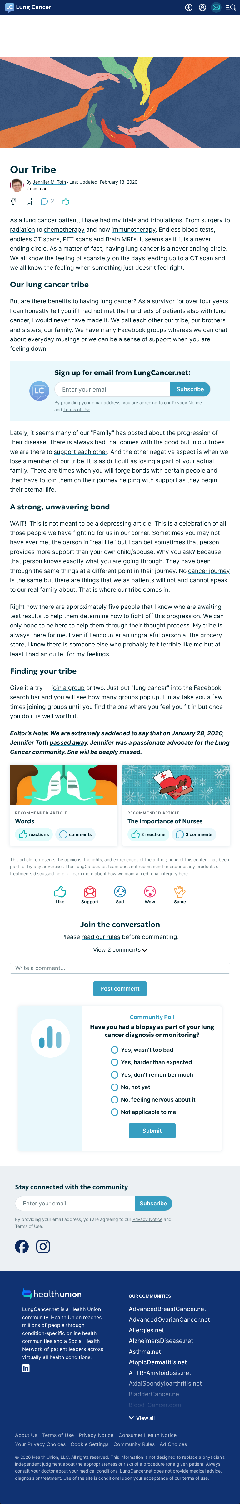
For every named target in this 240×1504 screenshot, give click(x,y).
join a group (68, 687)
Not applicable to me (148, 1112)
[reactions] (65, 201)
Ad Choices (173, 1444)
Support (88, 894)
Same (177, 894)
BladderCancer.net (155, 1394)
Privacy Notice (187, 402)
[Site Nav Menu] (231, 7)
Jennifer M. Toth (49, 182)
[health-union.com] (52, 1295)
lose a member (31, 461)
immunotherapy (134, 229)
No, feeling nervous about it (158, 1099)
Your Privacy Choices (40, 1444)
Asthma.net (145, 1351)
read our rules (101, 936)
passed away (68, 742)
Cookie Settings (89, 1444)
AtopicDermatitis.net (158, 1362)
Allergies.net (146, 1330)
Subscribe (190, 389)
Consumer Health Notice (147, 1435)
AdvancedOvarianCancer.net (169, 1319)
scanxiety (97, 258)
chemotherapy (64, 229)
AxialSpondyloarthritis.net (165, 1383)
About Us (26, 1435)
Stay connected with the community (71, 1187)
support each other (80, 451)
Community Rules (134, 1444)
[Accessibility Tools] (189, 7)
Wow (146, 894)
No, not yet (135, 1087)
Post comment (120, 988)
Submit (152, 1130)
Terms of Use (76, 409)
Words (24, 821)
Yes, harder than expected (156, 1062)
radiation (22, 229)
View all (145, 1418)
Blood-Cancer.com (155, 1405)
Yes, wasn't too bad (147, 1049)
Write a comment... (40, 968)
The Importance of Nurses (165, 821)
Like (56, 894)
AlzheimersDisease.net (161, 1340)
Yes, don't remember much (157, 1074)
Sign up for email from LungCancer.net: (122, 373)
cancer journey (209, 570)
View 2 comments (117, 949)
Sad (116, 894)
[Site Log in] (202, 7)
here (183, 873)
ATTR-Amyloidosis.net (160, 1373)
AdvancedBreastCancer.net (167, 1309)
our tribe (176, 320)
